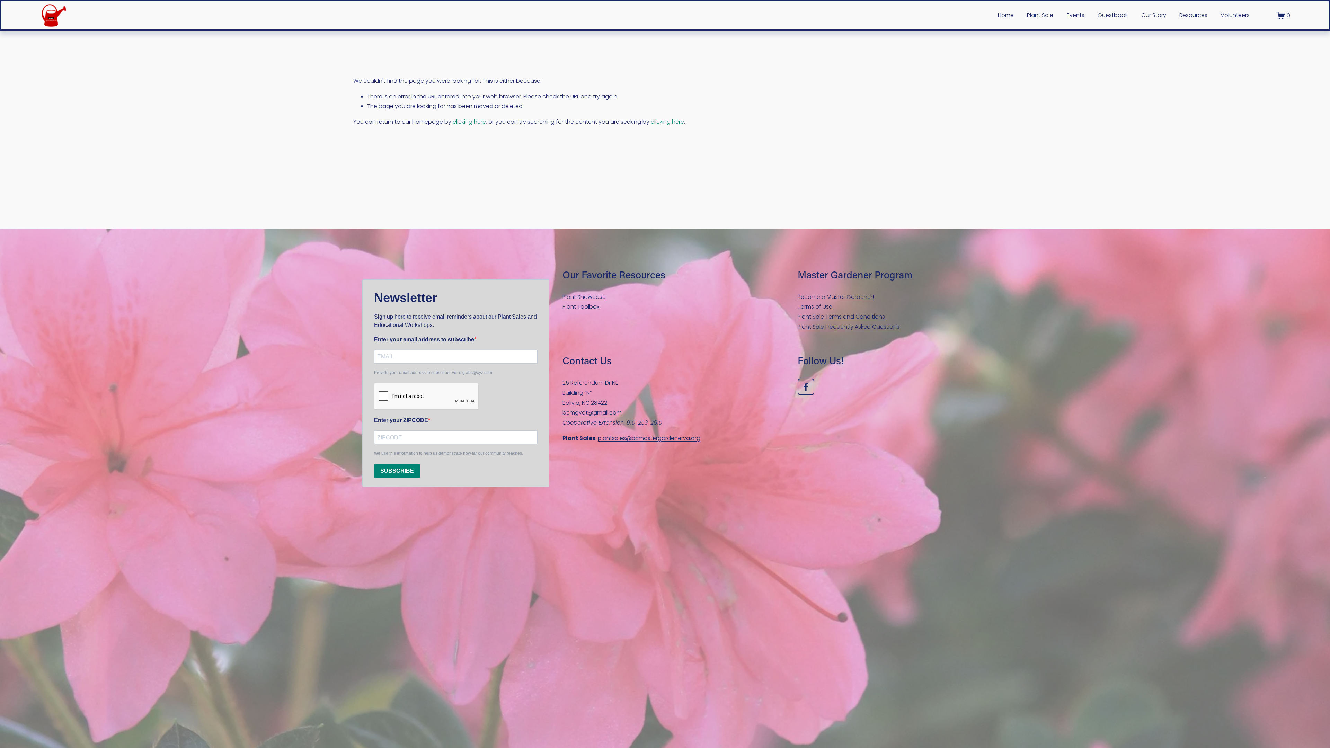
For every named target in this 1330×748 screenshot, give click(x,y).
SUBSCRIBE (397, 471)
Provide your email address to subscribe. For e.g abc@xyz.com (433, 372)
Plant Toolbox (580, 307)
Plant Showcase (584, 297)
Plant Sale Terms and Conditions (841, 317)
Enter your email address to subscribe (424, 339)
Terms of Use (815, 307)
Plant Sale (1040, 15)
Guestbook (1113, 15)
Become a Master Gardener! (836, 297)
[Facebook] (806, 387)
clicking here (469, 122)
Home (1006, 15)
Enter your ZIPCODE (401, 420)
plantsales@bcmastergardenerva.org (649, 438)
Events (1075, 15)
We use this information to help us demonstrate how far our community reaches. (448, 453)
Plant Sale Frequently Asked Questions (848, 327)
